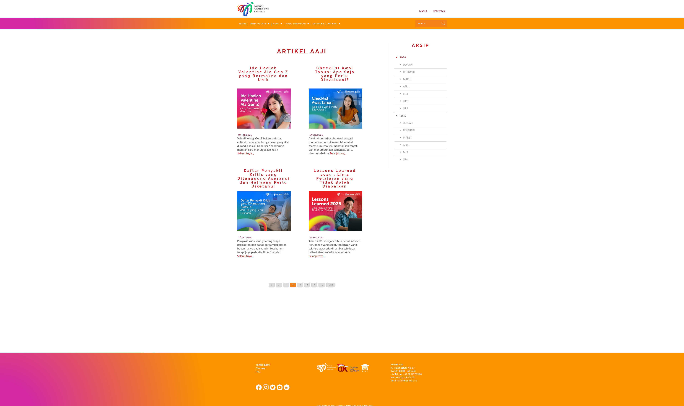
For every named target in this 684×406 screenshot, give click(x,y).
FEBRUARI (409, 72)
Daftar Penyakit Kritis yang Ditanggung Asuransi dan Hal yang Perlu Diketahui (263, 178)
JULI (405, 108)
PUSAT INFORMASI (296, 23)
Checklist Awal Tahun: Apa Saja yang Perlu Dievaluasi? (335, 74)
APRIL (406, 86)
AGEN (276, 23)
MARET (407, 79)
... (322, 284)
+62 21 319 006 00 (405, 377)
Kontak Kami (263, 365)
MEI (405, 94)
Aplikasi (332, 23)
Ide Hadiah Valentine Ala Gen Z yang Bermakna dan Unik (263, 74)
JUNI (405, 101)
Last (331, 284)
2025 (403, 116)
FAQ (258, 372)
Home (242, 23)
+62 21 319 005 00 (412, 374)
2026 (403, 57)
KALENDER (318, 23)
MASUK (423, 11)
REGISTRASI (439, 11)
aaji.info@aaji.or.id (407, 380)
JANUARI (408, 64)
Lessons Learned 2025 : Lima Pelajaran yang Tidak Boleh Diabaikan (335, 178)
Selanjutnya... (245, 153)
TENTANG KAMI (258, 23)
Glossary (260, 368)
